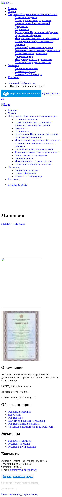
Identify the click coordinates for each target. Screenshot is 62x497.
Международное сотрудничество (33, 59)
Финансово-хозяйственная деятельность (37, 50)
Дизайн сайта (9, 488)
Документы (21, 26)
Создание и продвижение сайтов (20, 482)
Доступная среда (24, 56)
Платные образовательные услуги (34, 47)
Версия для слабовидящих (24, 93)
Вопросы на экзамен (26, 68)
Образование (22, 29)
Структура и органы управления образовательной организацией (33, 22)
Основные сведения (26, 17)
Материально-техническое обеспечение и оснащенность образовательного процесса (37, 41)
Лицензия (19, 223)
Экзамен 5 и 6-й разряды (28, 74)
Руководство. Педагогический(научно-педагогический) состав (36, 34)
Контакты (13, 77)
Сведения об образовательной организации (32, 14)
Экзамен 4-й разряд (25, 71)
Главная (12, 8)
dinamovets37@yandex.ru (21, 83)
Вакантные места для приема (31, 53)
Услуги (12, 11)
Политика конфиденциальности (33, 62)
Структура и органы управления (26, 420)
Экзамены (13, 65)
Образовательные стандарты (24, 423)
